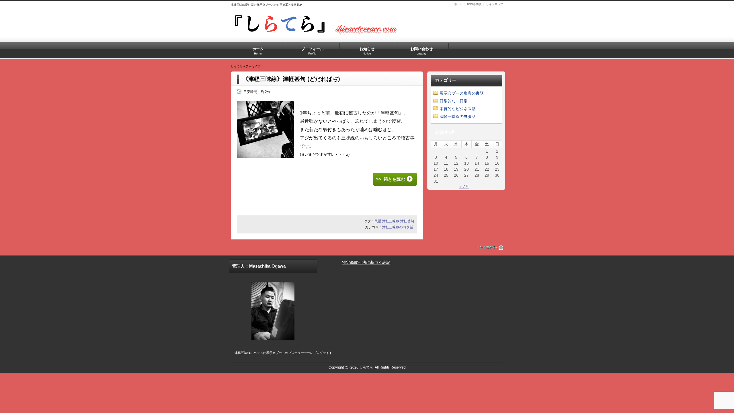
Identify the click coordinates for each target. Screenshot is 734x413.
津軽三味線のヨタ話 (397, 227)
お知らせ (367, 51)
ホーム (458, 4)
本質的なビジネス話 (458, 108)
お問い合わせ (421, 51)
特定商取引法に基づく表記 (366, 262)
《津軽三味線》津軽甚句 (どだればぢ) (291, 79)
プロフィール (312, 51)
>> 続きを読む (390, 179)
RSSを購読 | (476, 4)
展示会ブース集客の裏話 (462, 93)
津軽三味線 (390, 221)
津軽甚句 (407, 221)
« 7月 (464, 186)
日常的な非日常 (454, 101)
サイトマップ (494, 4)
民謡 (377, 221)
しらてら (236, 66)
